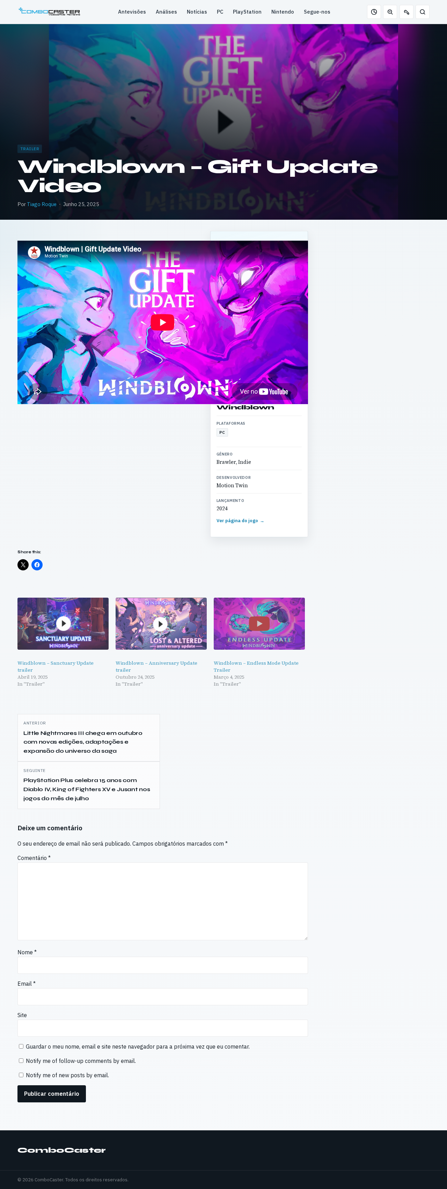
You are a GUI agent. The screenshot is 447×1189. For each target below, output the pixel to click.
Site (22, 1015)
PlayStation (247, 11)
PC (220, 11)
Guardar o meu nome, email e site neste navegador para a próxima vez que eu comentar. (138, 1046)
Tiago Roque (42, 204)
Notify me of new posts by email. (67, 1075)
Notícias (197, 11)
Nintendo (282, 11)
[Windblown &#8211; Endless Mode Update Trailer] (259, 624)
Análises (166, 11)
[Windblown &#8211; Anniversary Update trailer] (161, 624)
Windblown (245, 407)
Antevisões (132, 11)
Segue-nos (317, 11)
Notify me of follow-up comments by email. (81, 1060)
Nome (27, 952)
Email (26, 983)
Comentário (34, 857)
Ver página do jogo (241, 521)
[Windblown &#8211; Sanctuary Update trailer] (63, 624)
